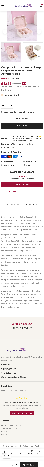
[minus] (3, 105)
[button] (41, 6)
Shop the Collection (22, 413)
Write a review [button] (22, 184)
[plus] (11, 105)
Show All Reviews (10, 191)
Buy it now (22, 126)
